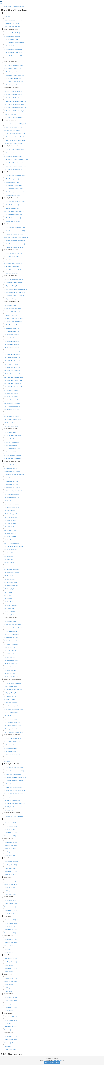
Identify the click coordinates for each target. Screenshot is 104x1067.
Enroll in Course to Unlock (52, 1062)
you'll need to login (58, 1060)
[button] (1, 1)
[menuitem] (1, 4)
